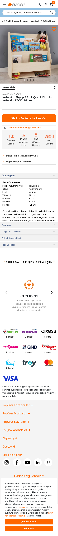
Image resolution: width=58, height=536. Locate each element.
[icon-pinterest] (48, 462)
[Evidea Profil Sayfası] (46, 4)
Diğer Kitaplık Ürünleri (18, 161)
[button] (24, 80)
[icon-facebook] (17, 462)
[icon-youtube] (27, 462)
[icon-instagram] (6, 462)
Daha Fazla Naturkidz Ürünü (22, 155)
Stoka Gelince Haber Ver (29, 118)
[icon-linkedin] (38, 462)
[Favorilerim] (41, 4)
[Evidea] (16, 4)
